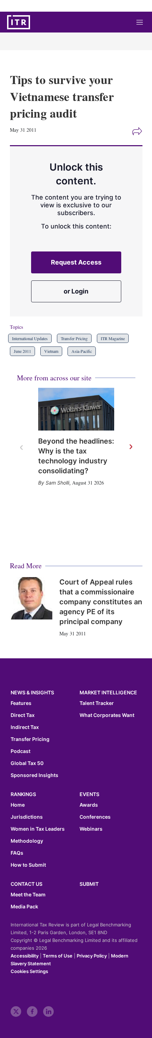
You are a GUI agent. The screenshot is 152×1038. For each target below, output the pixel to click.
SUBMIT (89, 884)
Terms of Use (57, 956)
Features (21, 703)
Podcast (20, 751)
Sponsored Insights (34, 775)
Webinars (91, 828)
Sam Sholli (57, 483)
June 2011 (22, 351)
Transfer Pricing (74, 338)
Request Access (76, 262)
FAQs (17, 852)
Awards (89, 804)
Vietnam (51, 351)
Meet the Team (28, 894)
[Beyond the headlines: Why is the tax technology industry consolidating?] (76, 409)
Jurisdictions (27, 816)
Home (18, 804)
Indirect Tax (25, 727)
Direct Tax (23, 715)
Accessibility (25, 956)
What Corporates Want (107, 715)
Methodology (27, 840)
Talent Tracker (97, 703)
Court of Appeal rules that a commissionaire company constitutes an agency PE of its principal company (100, 602)
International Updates (30, 338)
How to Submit (28, 864)
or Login (76, 291)
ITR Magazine (113, 338)
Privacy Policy (92, 956)
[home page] (18, 22)
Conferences (95, 816)
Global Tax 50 (27, 763)
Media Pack (24, 906)
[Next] (130, 447)
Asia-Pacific (81, 351)
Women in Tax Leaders (38, 828)
